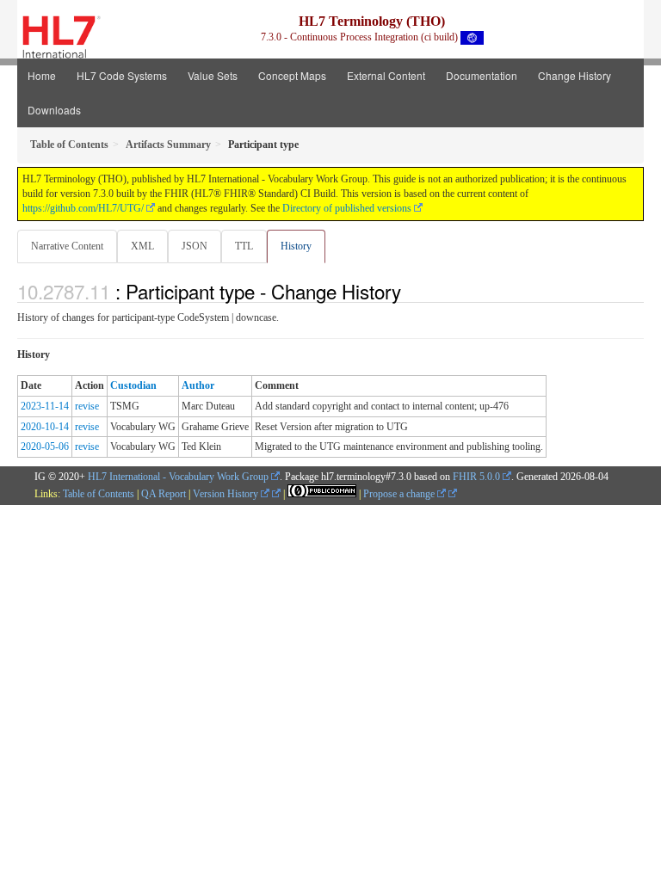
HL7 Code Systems (122, 75)
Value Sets (213, 75)
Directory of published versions (346, 208)
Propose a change (400, 494)
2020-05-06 (45, 446)
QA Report (163, 494)
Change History (574, 75)
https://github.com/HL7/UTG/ (83, 208)
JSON (194, 246)
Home (42, 75)
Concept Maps (292, 75)
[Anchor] (410, 290)
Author (198, 385)
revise (87, 406)
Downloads (54, 109)
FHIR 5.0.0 (476, 477)
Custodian (133, 385)
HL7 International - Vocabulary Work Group (178, 477)
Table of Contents (98, 494)
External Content (386, 75)
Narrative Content (67, 246)
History (296, 246)
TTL (244, 246)
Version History (227, 494)
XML (142, 246)
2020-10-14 (45, 427)
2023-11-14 (45, 406)
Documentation (481, 75)
